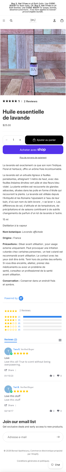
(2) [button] (19, 316)
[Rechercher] (11, 20)
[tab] (10, 340)
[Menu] (4, 20)
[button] (10, 370)
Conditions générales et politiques (33, 461)
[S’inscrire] (58, 437)
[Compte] (54, 20)
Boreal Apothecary (20, 450)
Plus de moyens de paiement (33, 157)
